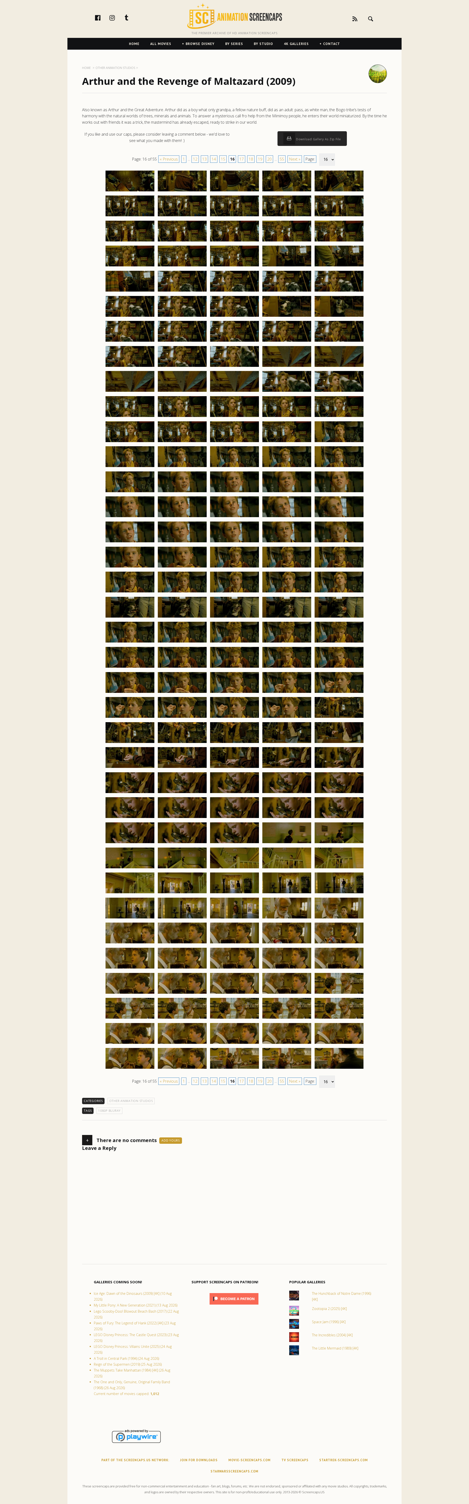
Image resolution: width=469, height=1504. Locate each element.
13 (204, 159)
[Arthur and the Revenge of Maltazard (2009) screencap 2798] (234, 667)
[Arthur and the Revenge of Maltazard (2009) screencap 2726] (130, 316)
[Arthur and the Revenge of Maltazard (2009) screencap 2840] (339, 868)
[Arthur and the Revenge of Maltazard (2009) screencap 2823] (234, 793)
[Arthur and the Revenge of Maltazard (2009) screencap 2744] (286, 391)
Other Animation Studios (131, 1101)
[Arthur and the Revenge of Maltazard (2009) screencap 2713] (234, 241)
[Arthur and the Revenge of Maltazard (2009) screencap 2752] (182, 442)
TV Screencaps (295, 1460)
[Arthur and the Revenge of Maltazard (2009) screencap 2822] (182, 793)
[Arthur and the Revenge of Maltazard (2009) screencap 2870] (339, 1018)
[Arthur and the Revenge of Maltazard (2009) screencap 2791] (130, 642)
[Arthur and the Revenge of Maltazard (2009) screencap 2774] (286, 542)
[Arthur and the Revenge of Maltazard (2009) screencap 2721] (130, 291)
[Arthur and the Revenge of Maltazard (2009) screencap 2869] (286, 1018)
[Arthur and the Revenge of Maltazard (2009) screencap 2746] (130, 416)
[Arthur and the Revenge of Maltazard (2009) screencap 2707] (182, 216)
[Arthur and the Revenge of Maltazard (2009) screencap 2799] (286, 667)
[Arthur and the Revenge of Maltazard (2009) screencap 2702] (182, 191)
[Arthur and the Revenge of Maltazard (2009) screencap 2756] (130, 466)
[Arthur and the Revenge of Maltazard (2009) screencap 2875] (339, 1043)
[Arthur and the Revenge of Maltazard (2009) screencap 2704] (286, 191)
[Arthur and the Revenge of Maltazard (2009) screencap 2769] (286, 517)
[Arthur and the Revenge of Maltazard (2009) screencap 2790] (339, 617)
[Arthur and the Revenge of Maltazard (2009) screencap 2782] (182, 592)
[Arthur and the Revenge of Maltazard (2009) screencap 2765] (339, 492)
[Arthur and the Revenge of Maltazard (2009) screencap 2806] (130, 717)
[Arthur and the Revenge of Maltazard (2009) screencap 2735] (339, 341)
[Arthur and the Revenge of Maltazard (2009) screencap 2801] (130, 692)
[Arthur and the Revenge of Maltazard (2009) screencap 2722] (182, 291)
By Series (234, 44)
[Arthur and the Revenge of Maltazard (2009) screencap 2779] (286, 567)
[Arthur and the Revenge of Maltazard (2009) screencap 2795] (339, 642)
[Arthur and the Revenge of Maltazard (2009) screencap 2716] (130, 266)
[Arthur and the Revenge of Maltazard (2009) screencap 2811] (130, 742)
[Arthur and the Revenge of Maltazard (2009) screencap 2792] (182, 642)
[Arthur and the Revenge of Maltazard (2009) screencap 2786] (130, 617)
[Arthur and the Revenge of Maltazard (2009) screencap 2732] (182, 341)
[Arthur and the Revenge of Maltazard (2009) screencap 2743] (234, 391)
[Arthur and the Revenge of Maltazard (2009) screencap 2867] (182, 1018)
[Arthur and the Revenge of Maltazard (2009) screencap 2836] (130, 868)
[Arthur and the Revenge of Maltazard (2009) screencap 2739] (286, 366)
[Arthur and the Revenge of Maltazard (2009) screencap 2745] (339, 391)
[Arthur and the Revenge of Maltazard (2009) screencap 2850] (339, 918)
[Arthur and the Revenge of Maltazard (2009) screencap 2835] (339, 843)
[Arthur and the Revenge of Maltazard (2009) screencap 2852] (182, 943)
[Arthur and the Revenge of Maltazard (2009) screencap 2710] (339, 216)
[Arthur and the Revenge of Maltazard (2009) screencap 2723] (234, 291)
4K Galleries (296, 44)
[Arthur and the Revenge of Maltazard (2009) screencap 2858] (234, 968)
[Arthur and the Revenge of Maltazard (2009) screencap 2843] (234, 893)
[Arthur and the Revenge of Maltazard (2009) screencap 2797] (182, 667)
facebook (102, 17)
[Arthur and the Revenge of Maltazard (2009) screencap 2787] (182, 617)
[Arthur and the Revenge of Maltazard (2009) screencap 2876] (130, 1068)
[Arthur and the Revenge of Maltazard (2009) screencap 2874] (286, 1043)
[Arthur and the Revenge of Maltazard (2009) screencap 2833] (234, 843)
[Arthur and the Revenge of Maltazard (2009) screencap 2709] (286, 216)
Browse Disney (200, 44)
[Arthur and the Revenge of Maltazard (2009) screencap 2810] (339, 717)
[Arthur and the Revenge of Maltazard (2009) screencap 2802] (182, 692)
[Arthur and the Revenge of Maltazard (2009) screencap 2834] (286, 843)
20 (269, 159)
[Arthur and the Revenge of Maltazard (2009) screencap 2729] (286, 316)
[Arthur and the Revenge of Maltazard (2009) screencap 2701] (130, 191)
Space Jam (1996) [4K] (329, 1321)
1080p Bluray (109, 1111)
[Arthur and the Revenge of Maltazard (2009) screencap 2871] (130, 1043)
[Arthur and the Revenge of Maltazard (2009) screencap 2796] (130, 667)
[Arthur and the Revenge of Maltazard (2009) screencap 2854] (286, 943)
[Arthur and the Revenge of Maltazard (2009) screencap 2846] (130, 918)
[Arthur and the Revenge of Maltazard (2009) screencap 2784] (286, 592)
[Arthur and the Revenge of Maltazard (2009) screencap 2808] (234, 717)
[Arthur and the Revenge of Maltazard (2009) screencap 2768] (234, 517)
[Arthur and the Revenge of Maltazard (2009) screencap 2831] (130, 843)
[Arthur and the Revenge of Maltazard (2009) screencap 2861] (130, 993)
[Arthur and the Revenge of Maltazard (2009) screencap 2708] (234, 216)
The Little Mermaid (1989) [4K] (335, 1348)
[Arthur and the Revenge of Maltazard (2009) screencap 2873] (234, 1043)
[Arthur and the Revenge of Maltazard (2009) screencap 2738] (234, 366)
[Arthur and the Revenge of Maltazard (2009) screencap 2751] (130, 442)
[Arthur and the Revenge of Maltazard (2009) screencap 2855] (339, 943)
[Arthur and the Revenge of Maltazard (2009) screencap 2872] (182, 1043)
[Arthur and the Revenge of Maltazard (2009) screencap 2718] (234, 266)
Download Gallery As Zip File (318, 139)
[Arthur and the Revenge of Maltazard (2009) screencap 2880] (339, 1068)
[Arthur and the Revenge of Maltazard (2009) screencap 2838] (234, 868)
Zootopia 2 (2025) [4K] (329, 1308)
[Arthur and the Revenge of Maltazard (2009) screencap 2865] (339, 993)
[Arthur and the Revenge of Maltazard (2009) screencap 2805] (339, 692)
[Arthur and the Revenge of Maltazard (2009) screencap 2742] (182, 391)
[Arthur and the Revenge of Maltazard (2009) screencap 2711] (130, 241)
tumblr (131, 17)
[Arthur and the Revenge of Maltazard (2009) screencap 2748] (234, 416)
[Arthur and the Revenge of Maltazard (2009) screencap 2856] (130, 968)
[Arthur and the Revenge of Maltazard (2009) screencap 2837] (182, 868)
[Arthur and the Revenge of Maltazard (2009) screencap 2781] (130, 592)
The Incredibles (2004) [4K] (332, 1335)
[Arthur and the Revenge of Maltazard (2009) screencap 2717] (182, 266)
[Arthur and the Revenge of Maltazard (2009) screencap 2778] (234, 567)
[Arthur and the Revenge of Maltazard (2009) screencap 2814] (286, 742)
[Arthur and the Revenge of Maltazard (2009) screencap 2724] (286, 291)
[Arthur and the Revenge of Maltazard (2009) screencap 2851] (130, 943)
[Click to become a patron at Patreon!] (234, 1305)
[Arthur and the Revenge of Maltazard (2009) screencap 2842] (182, 893)
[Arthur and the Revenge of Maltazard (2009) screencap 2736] (130, 366)
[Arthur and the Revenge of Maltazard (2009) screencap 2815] (339, 742)
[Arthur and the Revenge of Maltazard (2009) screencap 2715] (339, 241)
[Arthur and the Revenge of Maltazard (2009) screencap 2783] (234, 592)
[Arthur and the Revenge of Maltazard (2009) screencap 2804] (286, 692)
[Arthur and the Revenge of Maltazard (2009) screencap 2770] (339, 517)
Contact (331, 44)
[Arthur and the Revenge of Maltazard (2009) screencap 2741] (130, 391)
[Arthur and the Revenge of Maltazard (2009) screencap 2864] (286, 993)
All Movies (160, 44)
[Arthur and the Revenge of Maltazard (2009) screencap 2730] (339, 316)
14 (214, 159)
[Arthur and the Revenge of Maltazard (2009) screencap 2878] (234, 1068)
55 (282, 159)
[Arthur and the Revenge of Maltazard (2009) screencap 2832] (182, 843)
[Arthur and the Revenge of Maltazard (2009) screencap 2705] (339, 191)
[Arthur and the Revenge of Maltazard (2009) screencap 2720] (339, 266)
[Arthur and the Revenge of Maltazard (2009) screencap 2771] (130, 542)
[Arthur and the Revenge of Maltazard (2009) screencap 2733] (234, 341)
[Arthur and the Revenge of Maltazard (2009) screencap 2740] (339, 366)
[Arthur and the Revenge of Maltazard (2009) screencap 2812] (182, 742)
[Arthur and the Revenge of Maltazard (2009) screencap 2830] (339, 817)
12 (195, 159)
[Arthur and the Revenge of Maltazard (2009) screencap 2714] (286, 241)
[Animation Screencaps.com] (234, 15)
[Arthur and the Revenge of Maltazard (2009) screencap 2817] (182, 767)
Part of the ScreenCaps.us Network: (135, 1460)
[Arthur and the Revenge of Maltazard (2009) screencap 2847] (182, 918)
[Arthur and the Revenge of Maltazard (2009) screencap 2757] (182, 466)
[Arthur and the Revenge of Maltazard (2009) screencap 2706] (130, 216)
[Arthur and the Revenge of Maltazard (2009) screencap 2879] (286, 1068)
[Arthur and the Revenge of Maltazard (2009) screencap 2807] (182, 717)
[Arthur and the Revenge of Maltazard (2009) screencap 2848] (234, 918)
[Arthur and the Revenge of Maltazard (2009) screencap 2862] (182, 993)
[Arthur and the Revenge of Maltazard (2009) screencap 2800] (339, 667)
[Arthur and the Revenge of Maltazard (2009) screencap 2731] (130, 341)
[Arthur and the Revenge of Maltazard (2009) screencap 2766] (130, 517)
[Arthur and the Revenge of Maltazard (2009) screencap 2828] (234, 817)
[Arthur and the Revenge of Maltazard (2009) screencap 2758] (234, 466)
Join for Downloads (199, 1460)
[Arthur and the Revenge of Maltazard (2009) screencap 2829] (286, 817)
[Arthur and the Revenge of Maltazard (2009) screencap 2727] (182, 316)
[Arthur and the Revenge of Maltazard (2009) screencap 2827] (182, 817)
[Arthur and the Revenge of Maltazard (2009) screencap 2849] (286, 918)
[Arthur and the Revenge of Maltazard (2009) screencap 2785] (339, 592)
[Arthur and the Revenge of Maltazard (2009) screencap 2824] (286, 793)
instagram (117, 17)
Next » (294, 159)
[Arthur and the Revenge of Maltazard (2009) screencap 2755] (339, 442)
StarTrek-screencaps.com (343, 1460)
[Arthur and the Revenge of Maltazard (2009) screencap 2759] (286, 466)
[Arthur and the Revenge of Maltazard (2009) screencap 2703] (234, 191)
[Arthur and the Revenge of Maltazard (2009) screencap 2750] (339, 416)
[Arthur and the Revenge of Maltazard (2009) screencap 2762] (182, 492)
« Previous (169, 159)
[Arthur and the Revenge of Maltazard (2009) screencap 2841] (130, 893)
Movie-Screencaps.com (249, 1460)
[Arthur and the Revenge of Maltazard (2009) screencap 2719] (286, 266)
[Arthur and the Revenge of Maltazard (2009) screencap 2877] (182, 1068)
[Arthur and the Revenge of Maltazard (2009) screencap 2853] (234, 943)
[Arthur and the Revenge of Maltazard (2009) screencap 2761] (130, 492)
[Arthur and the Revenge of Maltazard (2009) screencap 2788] (234, 617)
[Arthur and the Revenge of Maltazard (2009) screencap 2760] (339, 466)
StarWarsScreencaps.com (234, 1471)
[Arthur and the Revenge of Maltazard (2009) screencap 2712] (182, 241)
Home (134, 44)
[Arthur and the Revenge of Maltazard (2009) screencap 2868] (234, 1018)
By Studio (263, 44)
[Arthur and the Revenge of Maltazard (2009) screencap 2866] (130, 1018)
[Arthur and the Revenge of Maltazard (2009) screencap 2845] (339, 893)
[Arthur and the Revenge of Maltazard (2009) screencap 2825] (339, 793)
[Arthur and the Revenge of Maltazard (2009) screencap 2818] (234, 767)
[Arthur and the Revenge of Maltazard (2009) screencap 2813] (234, 742)
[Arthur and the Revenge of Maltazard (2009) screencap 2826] (130, 817)
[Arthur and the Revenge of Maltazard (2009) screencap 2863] (234, 993)
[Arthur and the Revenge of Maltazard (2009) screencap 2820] (339, 767)
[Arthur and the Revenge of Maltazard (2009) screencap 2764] (286, 492)
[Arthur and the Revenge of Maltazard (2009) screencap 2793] (234, 642)
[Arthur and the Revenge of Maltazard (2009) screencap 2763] (234, 492)
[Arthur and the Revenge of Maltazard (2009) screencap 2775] (339, 542)
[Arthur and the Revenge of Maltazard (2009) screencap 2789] (286, 617)
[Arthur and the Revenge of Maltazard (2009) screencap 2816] (130, 767)
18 (251, 159)
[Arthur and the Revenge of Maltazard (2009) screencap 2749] (286, 416)
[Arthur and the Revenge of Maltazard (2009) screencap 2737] (182, 366)
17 (241, 159)
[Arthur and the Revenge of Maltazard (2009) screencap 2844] (286, 893)
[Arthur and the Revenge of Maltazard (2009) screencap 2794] (286, 642)
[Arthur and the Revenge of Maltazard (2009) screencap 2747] (182, 416)
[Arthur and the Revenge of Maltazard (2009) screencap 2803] (234, 692)
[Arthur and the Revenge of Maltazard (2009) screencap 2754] (286, 442)
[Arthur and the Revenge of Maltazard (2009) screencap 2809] (286, 717)
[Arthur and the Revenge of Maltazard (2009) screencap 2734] (286, 341)
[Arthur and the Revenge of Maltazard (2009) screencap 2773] (234, 542)
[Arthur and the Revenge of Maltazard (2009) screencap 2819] (286, 767)
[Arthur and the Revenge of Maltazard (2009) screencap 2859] (286, 968)
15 (223, 159)
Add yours (170, 1140)
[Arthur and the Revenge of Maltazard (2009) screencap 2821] (130, 793)
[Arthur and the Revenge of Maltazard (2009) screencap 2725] (339, 291)
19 (260, 159)
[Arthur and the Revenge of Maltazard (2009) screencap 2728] (234, 316)
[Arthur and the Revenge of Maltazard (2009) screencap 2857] (182, 968)
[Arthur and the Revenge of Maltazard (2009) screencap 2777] (182, 567)
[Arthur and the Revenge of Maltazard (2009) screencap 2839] (286, 868)
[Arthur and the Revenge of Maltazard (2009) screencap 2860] (339, 968)
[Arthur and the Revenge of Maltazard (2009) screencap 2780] (339, 567)
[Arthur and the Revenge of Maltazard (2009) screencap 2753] (234, 442)
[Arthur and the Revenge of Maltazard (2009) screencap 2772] (182, 542)
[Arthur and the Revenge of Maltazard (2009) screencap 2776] (130, 567)
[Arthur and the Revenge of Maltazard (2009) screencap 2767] (182, 517)
